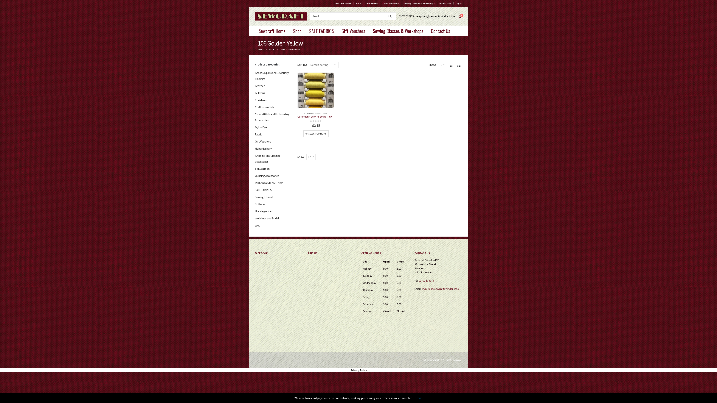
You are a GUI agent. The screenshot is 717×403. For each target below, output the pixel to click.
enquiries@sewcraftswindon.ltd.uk (435, 16)
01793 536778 (426, 280)
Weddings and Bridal (267, 218)
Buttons (260, 93)
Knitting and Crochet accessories (267, 158)
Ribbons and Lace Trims (269, 183)
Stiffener (260, 204)
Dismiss (418, 398)
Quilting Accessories (267, 176)
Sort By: (302, 65)
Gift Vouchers (391, 3)
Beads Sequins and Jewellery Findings (271, 76)
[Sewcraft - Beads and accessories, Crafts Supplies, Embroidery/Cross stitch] (281, 16)
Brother (260, 86)
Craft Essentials (264, 107)
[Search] (390, 16)
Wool (258, 225)
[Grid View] (452, 65)
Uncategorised (263, 211)
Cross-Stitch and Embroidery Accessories (272, 117)
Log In (459, 3)
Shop (358, 3)
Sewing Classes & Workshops (419, 3)
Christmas (261, 100)
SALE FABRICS (372, 3)
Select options (317, 133)
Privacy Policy (358, 370)
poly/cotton (262, 169)
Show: (432, 65)
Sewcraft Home (342, 3)
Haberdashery (263, 148)
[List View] (459, 65)
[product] (315, 90)
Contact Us (445, 3)
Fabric (258, 134)
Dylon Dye (261, 127)
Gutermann (309, 113)
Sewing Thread (321, 113)
